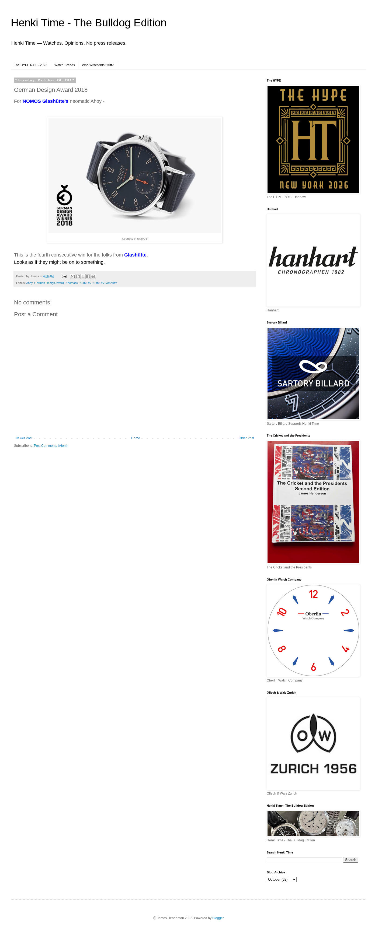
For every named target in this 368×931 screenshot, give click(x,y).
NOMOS (85, 282)
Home (135, 438)
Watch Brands (64, 65)
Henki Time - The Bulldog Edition (88, 23)
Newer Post (23, 438)
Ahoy (29, 282)
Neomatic (71, 282)
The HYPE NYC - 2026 (30, 65)
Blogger (218, 918)
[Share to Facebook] (88, 276)
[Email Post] (63, 276)
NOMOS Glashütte (104, 282)
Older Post (246, 438)
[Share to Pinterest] (93, 276)
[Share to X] (83, 276)
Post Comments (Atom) (51, 446)
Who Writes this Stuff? (98, 65)
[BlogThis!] (78, 276)
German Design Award (49, 282)
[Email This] (72, 276)
